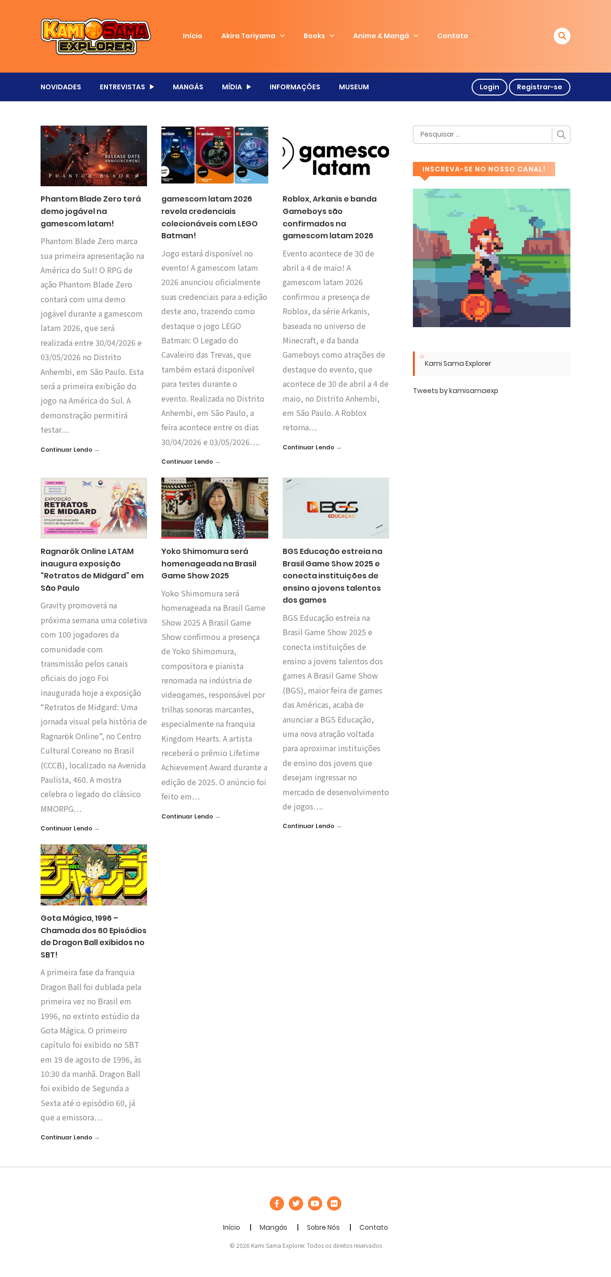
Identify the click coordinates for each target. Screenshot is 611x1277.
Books (314, 36)
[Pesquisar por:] (491, 135)
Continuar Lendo (66, 450)
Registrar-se (539, 87)
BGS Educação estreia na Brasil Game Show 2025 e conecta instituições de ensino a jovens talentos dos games (332, 576)
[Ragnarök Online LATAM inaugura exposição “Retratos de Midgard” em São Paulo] (94, 507)
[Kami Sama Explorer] (96, 36)
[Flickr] (334, 1203)
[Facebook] (277, 1203)
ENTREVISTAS (122, 87)
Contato (452, 36)
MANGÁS (188, 87)
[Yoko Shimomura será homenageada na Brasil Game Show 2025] (214, 507)
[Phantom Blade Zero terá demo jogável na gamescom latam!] (94, 155)
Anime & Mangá (381, 36)
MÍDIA (232, 87)
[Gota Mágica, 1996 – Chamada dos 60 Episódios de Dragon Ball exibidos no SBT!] (94, 874)
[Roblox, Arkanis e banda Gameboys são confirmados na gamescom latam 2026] (336, 155)
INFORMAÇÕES (295, 87)
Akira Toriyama (248, 36)
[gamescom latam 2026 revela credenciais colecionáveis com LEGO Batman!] (214, 155)
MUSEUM (354, 87)
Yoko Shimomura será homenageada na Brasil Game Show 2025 (208, 563)
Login (489, 87)
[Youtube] (315, 1203)
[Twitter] (296, 1203)
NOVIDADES (61, 87)
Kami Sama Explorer (458, 363)
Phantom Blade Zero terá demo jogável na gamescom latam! (91, 211)
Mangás (273, 1227)
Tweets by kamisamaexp (455, 390)
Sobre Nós (323, 1227)
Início (192, 36)
